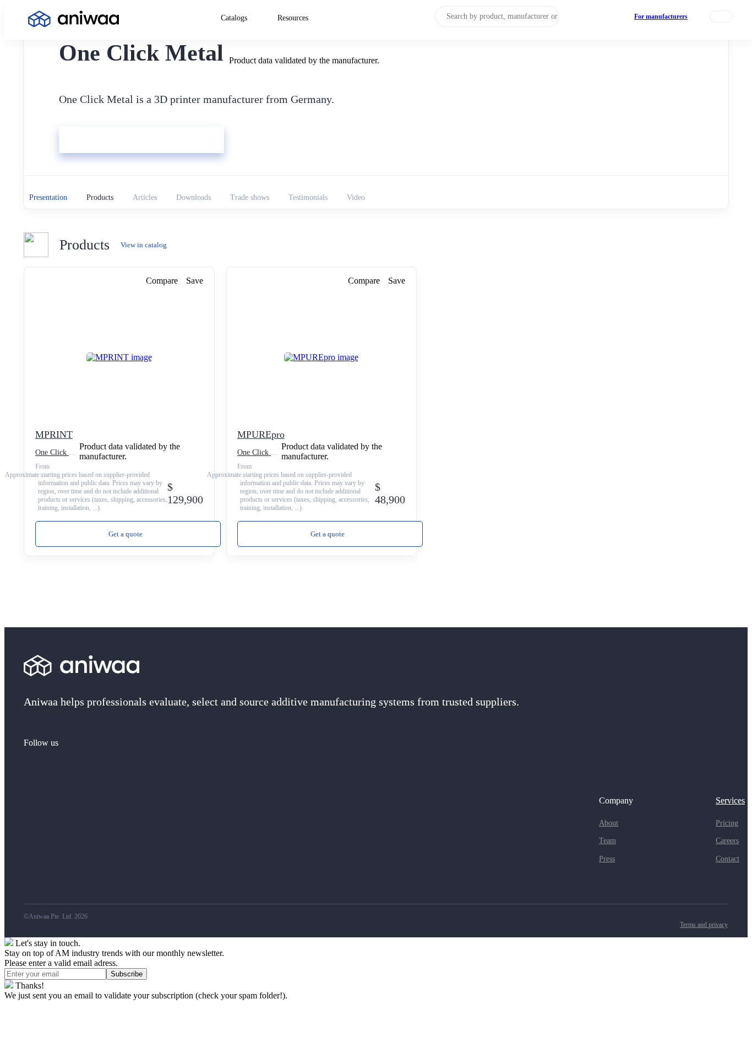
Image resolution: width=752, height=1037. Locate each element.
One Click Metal (60, 452)
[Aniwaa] (73, 20)
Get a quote (125, 534)
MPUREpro (261, 434)
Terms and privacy (704, 925)
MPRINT (54, 434)
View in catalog (144, 245)
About (608, 823)
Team (607, 841)
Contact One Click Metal (105, 141)
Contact (727, 859)
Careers (727, 841)
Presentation (48, 197)
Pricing (727, 823)
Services (730, 800)
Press (607, 859)
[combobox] (497, 16)
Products (99, 197)
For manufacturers (661, 16)
